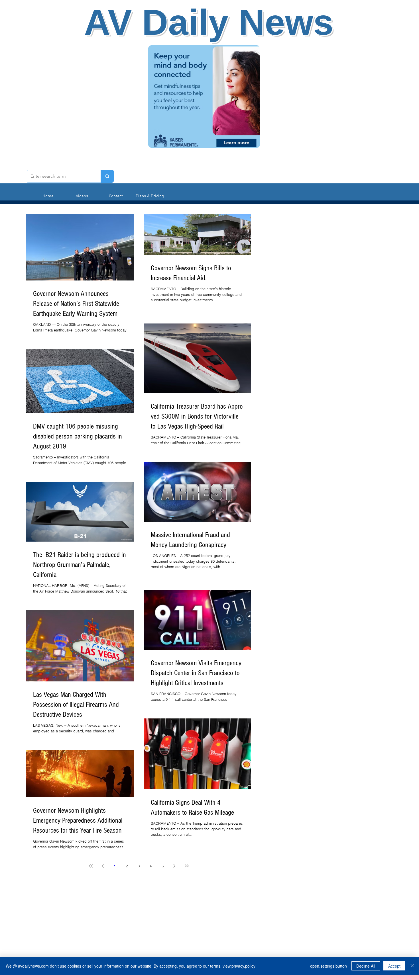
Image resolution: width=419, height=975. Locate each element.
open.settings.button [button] (328, 966)
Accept (394, 966)
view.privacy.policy (239, 966)
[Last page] (187, 866)
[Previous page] (103, 866)
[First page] (91, 866)
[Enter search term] (107, 176)
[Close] (412, 965)
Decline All (365, 966)
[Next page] (175, 866)
